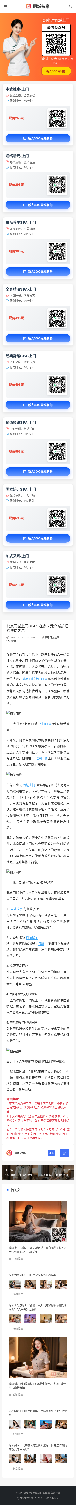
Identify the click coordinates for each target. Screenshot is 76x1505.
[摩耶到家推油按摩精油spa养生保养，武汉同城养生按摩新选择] (38, 1357)
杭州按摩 (18, 1328)
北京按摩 (11, 641)
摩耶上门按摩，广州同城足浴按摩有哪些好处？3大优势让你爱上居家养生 (37, 1250)
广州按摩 (18, 1258)
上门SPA (45, 724)
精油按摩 (32, 937)
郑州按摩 (18, 1434)
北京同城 (41, 758)
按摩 (41, 943)
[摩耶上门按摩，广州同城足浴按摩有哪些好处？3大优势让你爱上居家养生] (38, 1221)
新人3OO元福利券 (40, 138)
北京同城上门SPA (35, 679)
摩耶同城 (21, 1153)
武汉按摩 (18, 1394)
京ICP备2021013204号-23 (34, 1498)
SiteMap (54, 1498)
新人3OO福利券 (55, 71)
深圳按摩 (18, 1294)
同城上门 (29, 785)
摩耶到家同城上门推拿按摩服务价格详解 (32, 1275)
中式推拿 (17, 909)
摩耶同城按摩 (52, 637)
